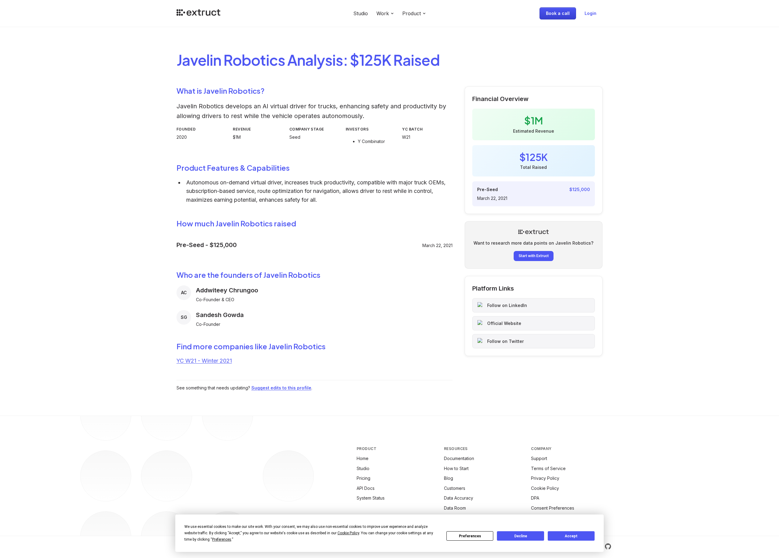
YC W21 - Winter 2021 (204, 360)
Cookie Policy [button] (348, 533)
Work (382, 13)
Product (411, 13)
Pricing (363, 478)
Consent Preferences (552, 508)
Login (590, 13)
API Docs (366, 488)
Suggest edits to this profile (281, 387)
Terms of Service (548, 468)
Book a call (558, 13)
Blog (448, 478)
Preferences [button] (221, 539)
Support (539, 458)
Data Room (455, 508)
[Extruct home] (198, 13)
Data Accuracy (458, 497)
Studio (360, 13)
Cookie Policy (545, 488)
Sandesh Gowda (220, 315)
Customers (454, 488)
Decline (520, 536)
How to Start (456, 468)
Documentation (459, 458)
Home (363, 458)
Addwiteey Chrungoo (227, 290)
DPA (535, 497)
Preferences (470, 536)
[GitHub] (608, 546)
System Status (371, 497)
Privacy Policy (545, 478)
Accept (571, 536)
